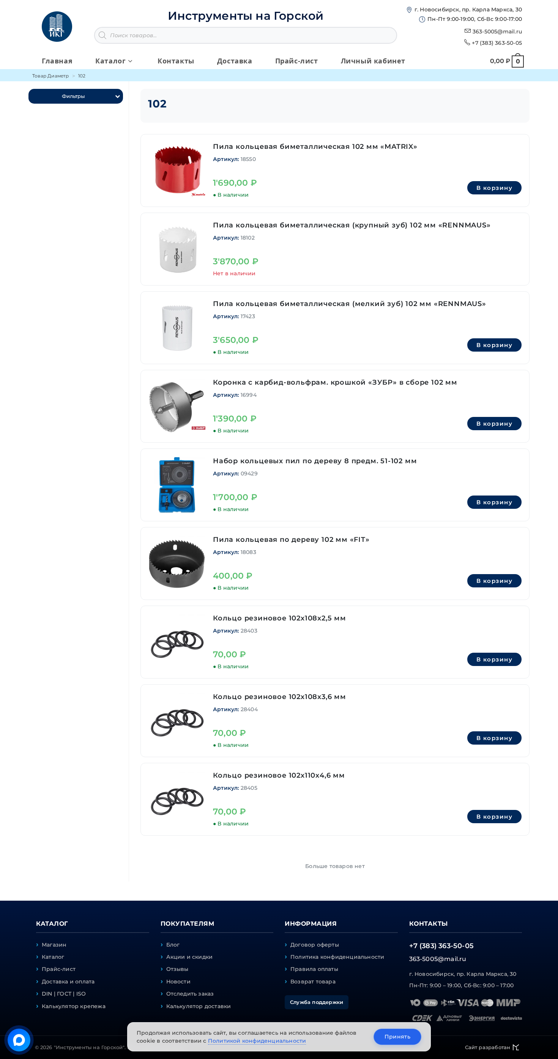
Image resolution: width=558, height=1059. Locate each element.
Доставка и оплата (68, 981)
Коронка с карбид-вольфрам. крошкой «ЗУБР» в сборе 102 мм (335, 382)
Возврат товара (313, 981)
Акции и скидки (189, 956)
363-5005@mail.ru (497, 31)
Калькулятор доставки (198, 1006)
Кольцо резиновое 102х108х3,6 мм (279, 697)
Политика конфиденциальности (337, 956)
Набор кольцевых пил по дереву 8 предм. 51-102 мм (315, 461)
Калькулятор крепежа (74, 1006)
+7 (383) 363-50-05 (497, 42)
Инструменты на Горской (245, 16)
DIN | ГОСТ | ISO (64, 993)
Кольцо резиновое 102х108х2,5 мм (279, 618)
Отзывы (177, 969)
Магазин (54, 944)
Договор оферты (314, 944)
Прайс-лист (59, 969)
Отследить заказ (190, 993)
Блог (173, 944)
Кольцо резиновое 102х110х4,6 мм (279, 775)
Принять (397, 1036)
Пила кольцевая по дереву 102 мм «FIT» (291, 539)
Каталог (53, 956)
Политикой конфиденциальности (257, 1040)
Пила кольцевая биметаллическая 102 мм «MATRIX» (315, 146)
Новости (178, 981)
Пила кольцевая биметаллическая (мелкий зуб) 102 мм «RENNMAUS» (349, 304)
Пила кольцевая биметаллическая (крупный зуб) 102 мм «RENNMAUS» (352, 225)
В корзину (494, 187)
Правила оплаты (314, 969)
